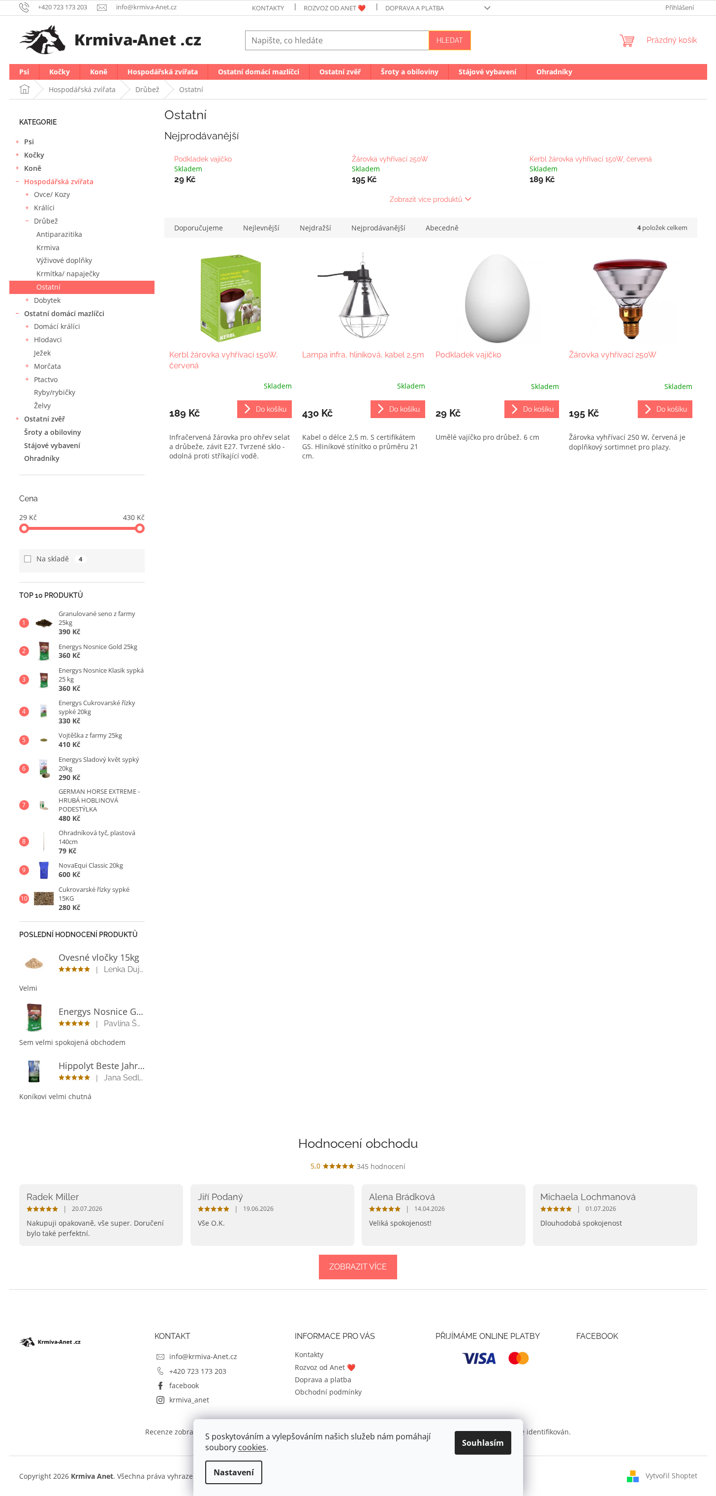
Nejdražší (315, 227)
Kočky (34, 155)
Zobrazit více (358, 1266)
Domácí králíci (57, 326)
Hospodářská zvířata (58, 181)
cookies (252, 1447)
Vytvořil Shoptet (671, 1475)
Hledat (449, 40)
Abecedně (442, 227)
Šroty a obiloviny (52, 432)
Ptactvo (46, 379)
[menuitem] (24, 72)
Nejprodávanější (378, 227)
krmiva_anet (189, 1399)
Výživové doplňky (64, 260)
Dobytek (47, 300)
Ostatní (48, 287)
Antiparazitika (59, 234)
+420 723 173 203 (197, 1371)
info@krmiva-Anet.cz (203, 1356)
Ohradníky (42, 458)
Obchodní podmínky (328, 1392)
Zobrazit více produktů (426, 199)
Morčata (47, 366)
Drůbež (46, 221)
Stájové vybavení (52, 445)
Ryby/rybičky (54, 392)
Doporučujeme (198, 227)
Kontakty (268, 7)
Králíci (44, 207)
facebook (184, 1385)
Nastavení (234, 1472)
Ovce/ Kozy (52, 194)
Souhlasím (483, 1442)
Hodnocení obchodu (358, 1143)
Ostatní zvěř (44, 418)
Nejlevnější (261, 227)
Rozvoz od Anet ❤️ (335, 7)
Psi (29, 141)
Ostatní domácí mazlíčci (64, 313)
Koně (32, 168)
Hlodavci (48, 339)
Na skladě (59, 558)
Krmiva (48, 247)
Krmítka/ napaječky (67, 273)
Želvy (42, 405)
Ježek (42, 353)
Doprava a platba (414, 7)
